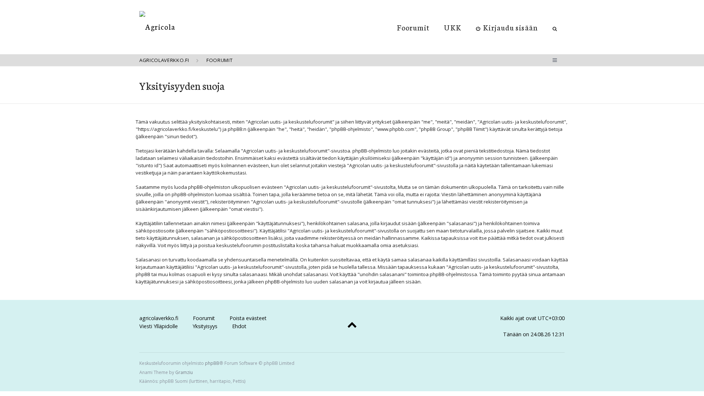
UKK (452, 27)
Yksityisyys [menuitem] (204, 326)
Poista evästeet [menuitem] (248, 318)
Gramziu (184, 372)
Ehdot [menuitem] (239, 326)
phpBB (212, 363)
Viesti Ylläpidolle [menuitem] (158, 326)
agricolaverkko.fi (158, 318)
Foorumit (413, 27)
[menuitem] (507, 27)
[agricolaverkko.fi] (157, 26)
